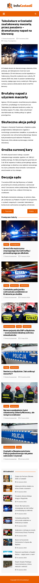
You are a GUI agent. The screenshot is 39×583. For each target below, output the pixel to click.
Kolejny (31, 211)
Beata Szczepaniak (9, 38)
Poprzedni (8, 211)
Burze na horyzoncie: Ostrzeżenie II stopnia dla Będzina (23, 542)
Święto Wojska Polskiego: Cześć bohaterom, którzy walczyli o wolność (23, 564)
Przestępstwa (12, 41)
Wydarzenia (14, 285)
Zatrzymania (24, 285)
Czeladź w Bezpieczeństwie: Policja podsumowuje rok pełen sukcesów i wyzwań (18, 453)
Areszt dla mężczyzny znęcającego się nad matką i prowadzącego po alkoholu (16, 250)
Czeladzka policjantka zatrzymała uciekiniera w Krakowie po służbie (15, 291)
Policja (5, 41)
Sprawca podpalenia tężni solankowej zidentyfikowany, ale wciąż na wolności (18, 412)
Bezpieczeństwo (9, 326)
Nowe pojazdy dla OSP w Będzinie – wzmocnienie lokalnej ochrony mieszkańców (19, 332)
